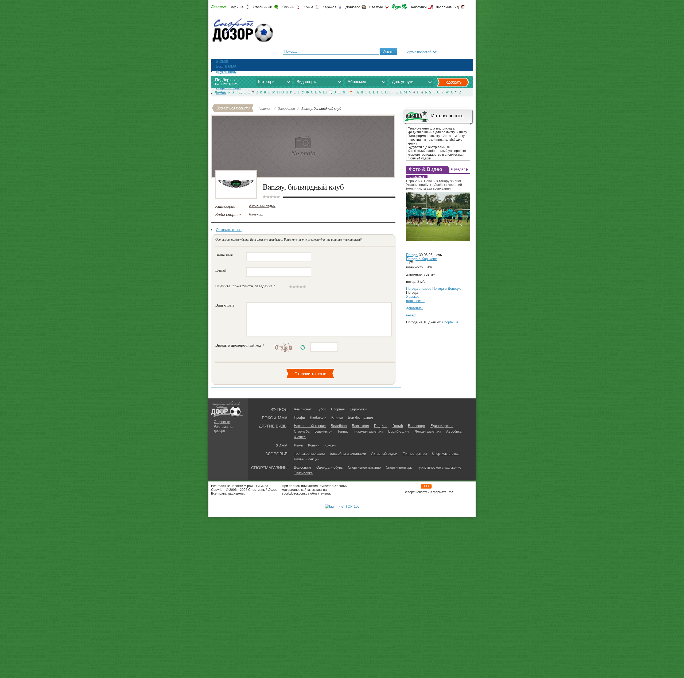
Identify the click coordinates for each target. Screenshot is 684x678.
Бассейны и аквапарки (348, 454)
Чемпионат (303, 409)
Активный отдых (262, 206)
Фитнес (300, 437)
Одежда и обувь (329, 467)
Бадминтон (323, 431)
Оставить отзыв (229, 230)
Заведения (286, 108)
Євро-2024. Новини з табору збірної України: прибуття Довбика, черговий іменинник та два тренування (434, 184)
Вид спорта (307, 81)
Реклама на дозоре (223, 429)
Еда (399, 7)
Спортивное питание (364, 467)
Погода (412, 255)
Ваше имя (224, 254)
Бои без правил (360, 418)
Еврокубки (358, 409)
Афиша (237, 7)
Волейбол (339, 426)
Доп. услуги (402, 81)
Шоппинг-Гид (447, 7)
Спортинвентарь (399, 467)
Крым (308, 7)
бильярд (256, 214)
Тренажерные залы (309, 454)
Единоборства (441, 426)
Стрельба (301, 431)
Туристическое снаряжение (439, 467)
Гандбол (380, 426)
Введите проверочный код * (240, 345)
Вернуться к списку (232, 108)
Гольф (397, 426)
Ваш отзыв (224, 305)
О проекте (222, 422)
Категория (267, 81)
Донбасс (352, 7)
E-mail (220, 270)
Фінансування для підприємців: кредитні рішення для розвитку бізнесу (437, 130)
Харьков (329, 7)
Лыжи (298, 445)
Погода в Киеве (418, 289)
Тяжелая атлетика (368, 431)
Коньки (313, 445)
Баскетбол (360, 426)
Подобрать (452, 82)
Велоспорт (416, 426)
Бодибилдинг (399, 431)
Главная (265, 108)
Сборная (338, 409)
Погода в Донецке (446, 289)
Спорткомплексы (445, 454)
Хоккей (330, 445)
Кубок (321, 409)
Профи (299, 418)
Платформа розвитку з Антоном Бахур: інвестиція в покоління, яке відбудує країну (437, 139)
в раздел (458, 169)
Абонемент (358, 81)
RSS (426, 486)
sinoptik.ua (450, 322)
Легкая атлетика (428, 431)
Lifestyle (376, 7)
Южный (287, 7)
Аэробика (453, 431)
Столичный (262, 7)
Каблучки (419, 7)
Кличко (337, 418)
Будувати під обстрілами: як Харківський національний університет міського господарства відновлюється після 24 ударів (437, 152)
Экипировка (303, 473)
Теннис (343, 431)
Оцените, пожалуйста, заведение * (245, 285)
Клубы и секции (306, 459)
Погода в (421, 259)
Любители (318, 418)
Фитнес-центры (415, 454)
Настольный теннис (310, 426)
